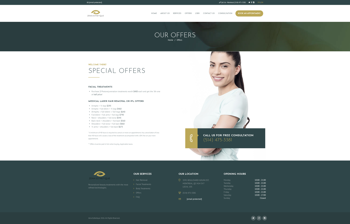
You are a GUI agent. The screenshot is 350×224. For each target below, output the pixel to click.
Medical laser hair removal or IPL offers (116, 101)
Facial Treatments (100, 87)
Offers (138, 192)
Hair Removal (141, 180)
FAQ (138, 197)
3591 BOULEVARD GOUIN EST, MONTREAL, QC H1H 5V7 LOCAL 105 (196, 183)
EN (262, 2)
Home (170, 40)
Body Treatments (143, 188)
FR (259, 2)
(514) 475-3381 (240, 2)
